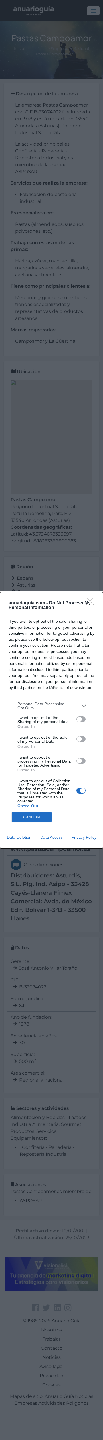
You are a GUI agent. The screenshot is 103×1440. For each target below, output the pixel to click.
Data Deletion (19, 837)
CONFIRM (31, 816)
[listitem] (51, 706)
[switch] (81, 719)
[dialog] (51, 720)
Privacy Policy (84, 837)
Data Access (51, 837)
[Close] (91, 603)
